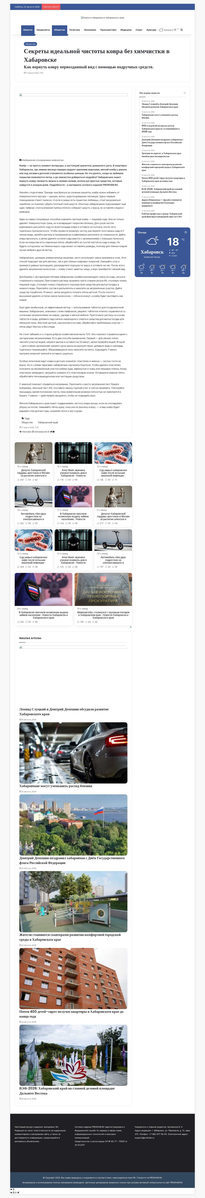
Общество (59, 29)
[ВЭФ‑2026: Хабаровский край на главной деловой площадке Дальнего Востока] (73, 1055)
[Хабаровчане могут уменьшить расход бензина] (73, 752)
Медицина (126, 29)
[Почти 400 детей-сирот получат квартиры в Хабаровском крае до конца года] (73, 978)
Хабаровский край (48, 422)
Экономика (90, 29)
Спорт (139, 29)
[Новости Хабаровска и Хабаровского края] (102, 17)
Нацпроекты (43, 29)
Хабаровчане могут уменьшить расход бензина (55, 785)
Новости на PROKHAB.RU (150, 1177)
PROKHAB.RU (176, 1182)
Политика (74, 29)
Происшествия (108, 29)
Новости (27, 29)
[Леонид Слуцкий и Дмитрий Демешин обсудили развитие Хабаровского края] (73, 676)
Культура (151, 29)
